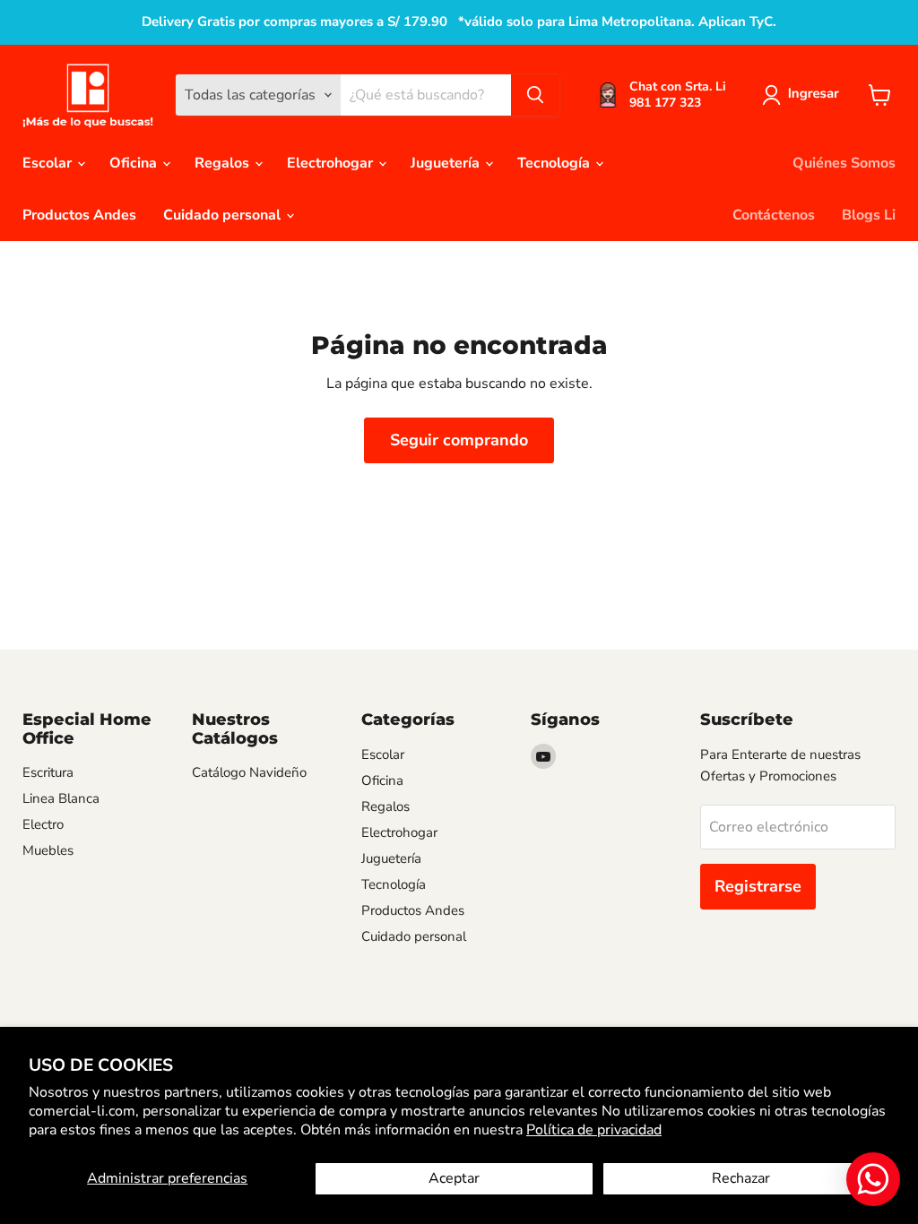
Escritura (48, 772)
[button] (804, 95)
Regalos (224, 163)
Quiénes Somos (844, 163)
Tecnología (555, 163)
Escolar (48, 163)
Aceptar (454, 1178)
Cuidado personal (223, 215)
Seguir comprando (459, 440)
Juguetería (447, 163)
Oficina (134, 163)
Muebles (48, 850)
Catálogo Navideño (249, 772)
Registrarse (757, 886)
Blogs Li (869, 215)
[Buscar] (535, 95)
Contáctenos (773, 215)
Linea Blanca (61, 798)
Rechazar (741, 1178)
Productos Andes (79, 215)
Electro (43, 824)
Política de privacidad (594, 1130)
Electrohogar (332, 163)
